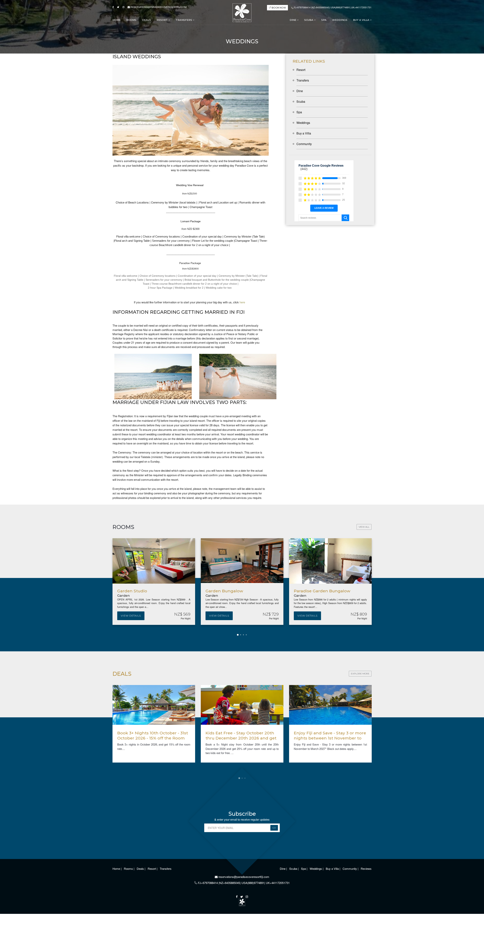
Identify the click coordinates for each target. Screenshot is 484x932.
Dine (293, 19)
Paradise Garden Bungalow (242, 591)
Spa (299, 112)
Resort (162, 19)
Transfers (184, 19)
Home (116, 869)
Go (274, 827)
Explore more (360, 673)
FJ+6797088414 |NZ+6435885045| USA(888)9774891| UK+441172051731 (332, 7)
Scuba (309, 19)
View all (364, 526)
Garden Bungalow (145, 591)
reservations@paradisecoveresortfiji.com (158, 7)
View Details (140, 615)
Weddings (303, 122)
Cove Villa (312, 591)
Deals (141, 869)
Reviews (366, 869)
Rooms (129, 869)
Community (304, 144)
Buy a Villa (361, 19)
